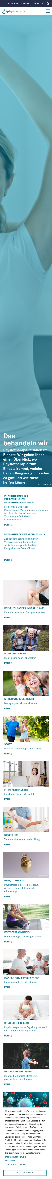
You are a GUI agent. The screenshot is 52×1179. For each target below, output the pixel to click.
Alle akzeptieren (25, 1173)
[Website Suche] (47, 3)
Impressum (10, 1161)
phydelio (39, 4)
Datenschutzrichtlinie (15, 1157)
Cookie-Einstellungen (15, 1164)
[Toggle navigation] (48, 11)
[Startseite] (13, 11)
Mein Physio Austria (20, 4)
